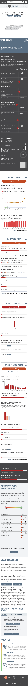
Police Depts (10, 16)
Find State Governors (13, 623)
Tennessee (13, 6)
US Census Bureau (23, 212)
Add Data (9, 345)
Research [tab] (10, 614)
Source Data (17, 584)
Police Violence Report (22, 255)
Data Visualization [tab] (18, 614)
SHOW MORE (14, 540)
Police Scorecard (3, 2)
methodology (6, 584)
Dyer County (6, 40)
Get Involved (20, 678)
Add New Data (14, 552)
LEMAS (25, 293)
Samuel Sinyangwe (5, 581)
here (21, 576)
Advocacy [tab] (4, 614)
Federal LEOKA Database (22, 230)
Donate (10, 678)
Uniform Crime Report (9, 293)
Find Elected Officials (11, 633)
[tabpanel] (14, 626)
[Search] (22, 2)
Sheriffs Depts (17, 16)
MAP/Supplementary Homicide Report (19, 459)
